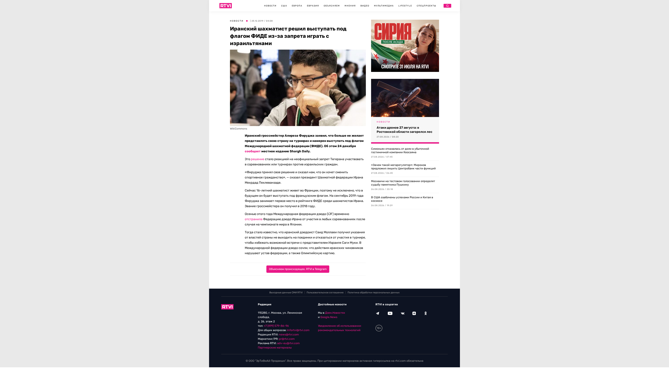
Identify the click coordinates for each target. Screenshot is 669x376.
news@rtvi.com (289, 334)
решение (257, 159)
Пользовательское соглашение (325, 292)
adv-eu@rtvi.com (288, 343)
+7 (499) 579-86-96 (276, 325)
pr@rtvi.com (287, 338)
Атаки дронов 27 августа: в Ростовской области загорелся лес (404, 130)
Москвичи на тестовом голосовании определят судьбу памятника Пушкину (403, 182)
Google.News (328, 317)
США (284, 6)
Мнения (350, 6)
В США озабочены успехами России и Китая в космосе (402, 199)
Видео (364, 6)
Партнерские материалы (275, 347)
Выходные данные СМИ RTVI (286, 292)
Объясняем (332, 6)
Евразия (313, 6)
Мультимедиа (384, 6)
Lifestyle (405, 6)
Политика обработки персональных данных (374, 292)
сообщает (253, 151)
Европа (297, 6)
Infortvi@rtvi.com (298, 330)
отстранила (253, 219)
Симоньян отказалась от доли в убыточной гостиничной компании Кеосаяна (400, 150)
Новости (270, 6)
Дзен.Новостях (335, 312)
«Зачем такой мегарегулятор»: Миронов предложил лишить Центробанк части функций (403, 166)
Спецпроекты (426, 6)
